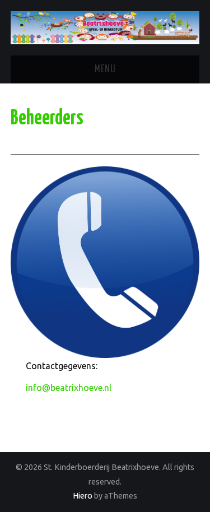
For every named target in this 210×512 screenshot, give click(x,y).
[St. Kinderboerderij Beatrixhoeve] (105, 27)
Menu (105, 69)
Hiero (82, 495)
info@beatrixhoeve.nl (68, 388)
